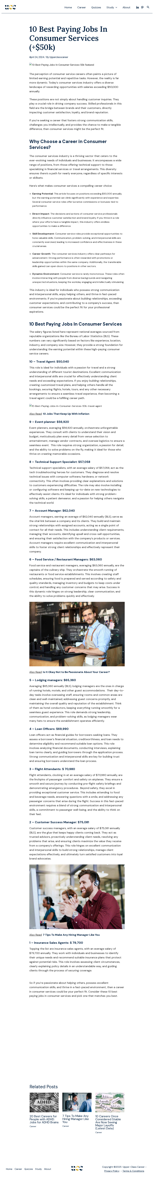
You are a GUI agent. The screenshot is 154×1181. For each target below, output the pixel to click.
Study (110, 7)
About (126, 7)
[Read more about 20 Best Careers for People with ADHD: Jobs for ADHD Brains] (44, 1102)
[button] (115, 7)
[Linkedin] (137, 7)
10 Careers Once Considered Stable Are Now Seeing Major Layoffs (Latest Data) (108, 1122)
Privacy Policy (111, 1171)
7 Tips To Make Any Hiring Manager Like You (71, 935)
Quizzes (96, 7)
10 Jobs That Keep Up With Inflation (66, 414)
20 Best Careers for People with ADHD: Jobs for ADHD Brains (44, 1119)
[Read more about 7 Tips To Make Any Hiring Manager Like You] (76, 1102)
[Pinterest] (142, 7)
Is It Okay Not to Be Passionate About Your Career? (76, 672)
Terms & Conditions (133, 1171)
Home (68, 7)
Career (81, 7)
